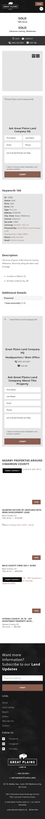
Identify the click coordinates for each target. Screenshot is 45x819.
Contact (6, 725)
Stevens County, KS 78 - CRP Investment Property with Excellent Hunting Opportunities (21, 619)
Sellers (5, 716)
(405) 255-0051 (17, 237)
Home (5, 702)
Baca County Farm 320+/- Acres (19, 565)
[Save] (33, 56)
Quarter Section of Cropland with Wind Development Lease (21, 511)
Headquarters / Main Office (16, 234)
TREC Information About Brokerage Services (22, 794)
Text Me (24, 366)
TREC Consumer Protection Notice (22, 797)
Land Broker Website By (17, 810)
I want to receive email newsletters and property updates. (22, 168)
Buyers (5, 712)
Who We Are (8, 721)
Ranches (13, 209)
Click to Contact (17, 240)
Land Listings (8, 707)
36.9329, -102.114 (21, 225)
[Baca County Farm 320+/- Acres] (22, 543)
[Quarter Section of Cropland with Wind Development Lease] (22, 487)
